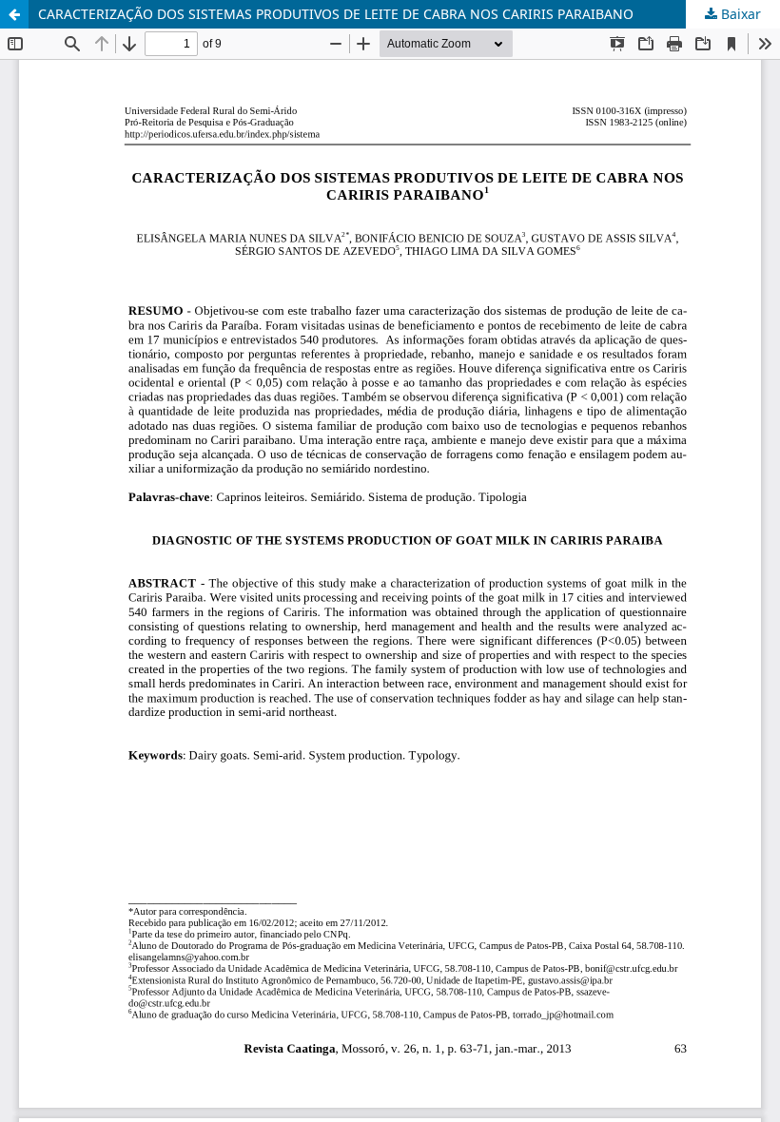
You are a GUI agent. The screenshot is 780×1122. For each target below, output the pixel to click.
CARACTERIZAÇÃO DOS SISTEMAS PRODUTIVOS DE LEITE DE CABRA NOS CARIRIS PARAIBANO (336, 14)
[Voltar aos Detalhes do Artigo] (14, 14)
